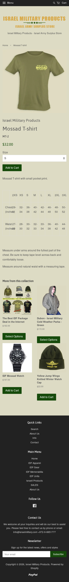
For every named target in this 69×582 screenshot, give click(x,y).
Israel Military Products (38, 564)
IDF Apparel (34, 463)
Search (34, 429)
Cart (63, 2)
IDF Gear (34, 467)
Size (5, 152)
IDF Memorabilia (34, 471)
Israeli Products (34, 480)
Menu (10, 2)
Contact (34, 442)
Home (5, 45)
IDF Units (34, 476)
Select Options (14, 336)
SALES (34, 485)
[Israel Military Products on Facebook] (35, 506)
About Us (34, 433)
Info (34, 437)
